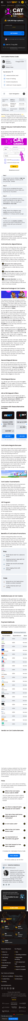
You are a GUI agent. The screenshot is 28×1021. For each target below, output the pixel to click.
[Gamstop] (22, 1003)
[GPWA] (14, 1003)
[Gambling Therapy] (14, 1007)
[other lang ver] (2, 921)
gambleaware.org (14, 47)
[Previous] (1, 424)
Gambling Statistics (21, 954)
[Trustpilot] (5, 1003)
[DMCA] (22, 1007)
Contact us (5, 954)
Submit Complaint (21, 969)
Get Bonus (14, 33)
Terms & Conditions (7, 976)
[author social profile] (4, 885)
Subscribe (14, 908)
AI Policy (4, 981)
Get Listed (5, 957)
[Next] (26, 424)
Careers (4, 960)
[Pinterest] (8, 988)
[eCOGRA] (5, 1007)
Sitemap (14, 999)
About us (4, 952)
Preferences (4, 1018)
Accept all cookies (13, 1018)
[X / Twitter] (5, 988)
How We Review (6, 963)
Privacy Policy (18, 976)
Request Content (20, 966)
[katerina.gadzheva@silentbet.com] (6, 885)
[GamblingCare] (14, 1011)
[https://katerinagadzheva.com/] (9, 885)
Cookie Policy (5, 979)
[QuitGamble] (22, 1011)
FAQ (17, 952)
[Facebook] (2, 988)
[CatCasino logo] (14, 12)
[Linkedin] (13, 988)
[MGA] (5, 1011)
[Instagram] (11, 988)
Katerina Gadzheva (8, 62)
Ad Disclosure (18, 979)
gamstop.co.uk (21, 47)
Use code (7, 436)
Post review (14, 856)
